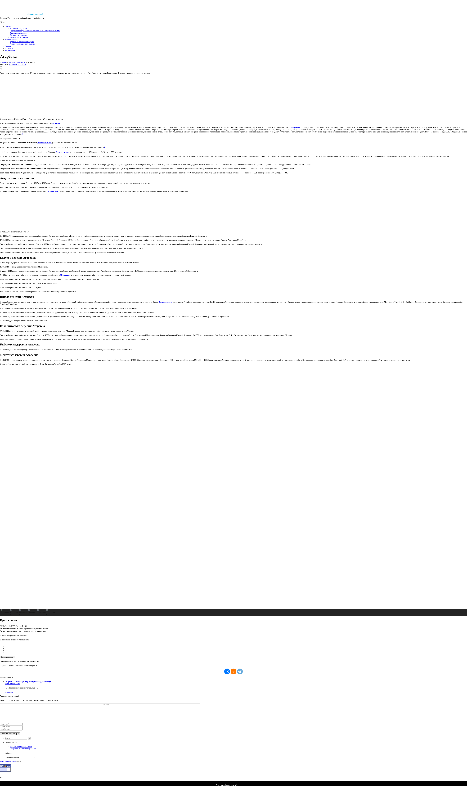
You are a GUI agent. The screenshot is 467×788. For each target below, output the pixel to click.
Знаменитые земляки (18, 33)
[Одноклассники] (233, 671)
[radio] (236, 644)
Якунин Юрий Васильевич (21, 747)
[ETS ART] (244, 785)
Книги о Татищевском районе (22, 44)
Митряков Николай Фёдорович (23, 749)
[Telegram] (240, 671)
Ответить (9, 692)
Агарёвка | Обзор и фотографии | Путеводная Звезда (28, 681)
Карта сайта (10, 50)
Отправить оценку (7, 657)
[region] (233, 491)
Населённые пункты (18, 28)
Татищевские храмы (18, 35)
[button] (233, 603)
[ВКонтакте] (227, 671)
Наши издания (11, 39)
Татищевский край (35, 14)
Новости (8, 46)
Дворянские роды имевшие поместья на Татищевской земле (35, 31)
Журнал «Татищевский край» (22, 42)
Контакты (9, 48)
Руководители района (19, 37)
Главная (8, 26)
